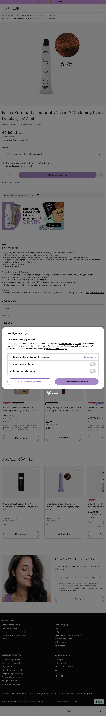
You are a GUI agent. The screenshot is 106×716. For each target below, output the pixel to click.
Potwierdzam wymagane (29, 381)
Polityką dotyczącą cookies (70, 344)
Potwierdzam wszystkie (77, 381)
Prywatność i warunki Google (55, 349)
